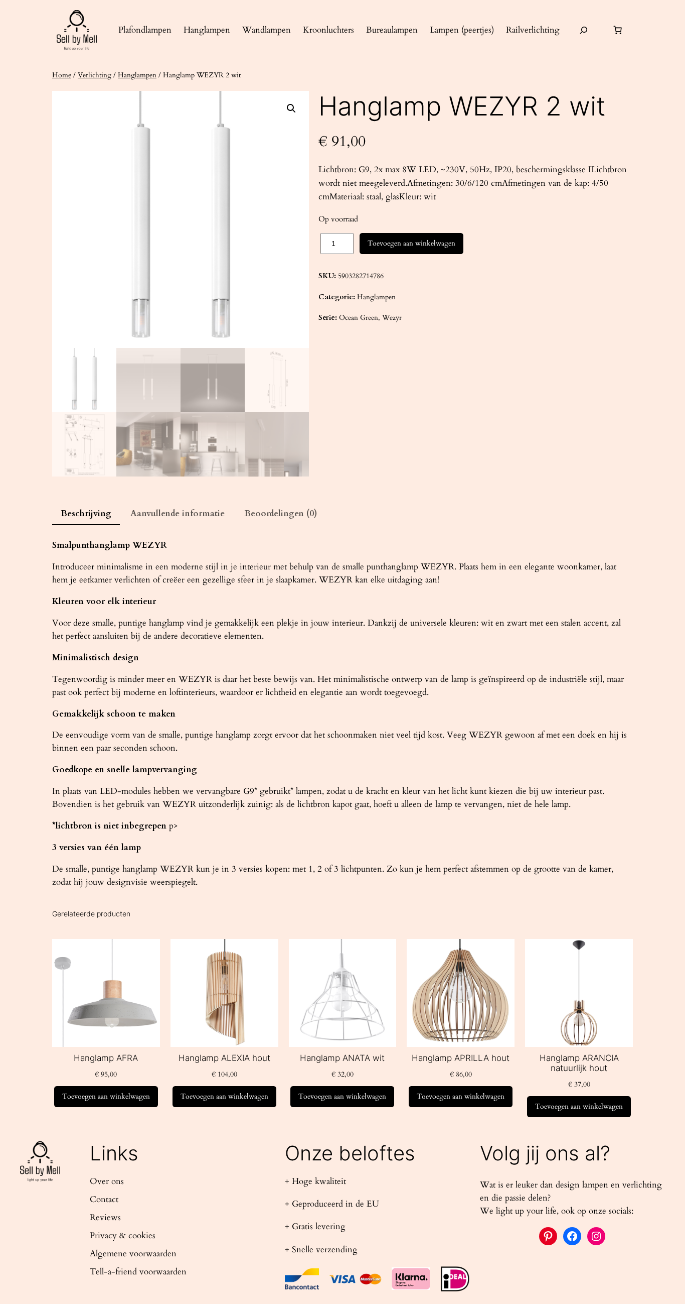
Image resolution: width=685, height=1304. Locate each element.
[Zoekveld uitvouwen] (584, 30)
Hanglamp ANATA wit (342, 1058)
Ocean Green (358, 317)
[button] (291, 108)
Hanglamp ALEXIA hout (224, 1058)
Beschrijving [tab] (86, 513)
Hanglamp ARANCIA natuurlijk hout (579, 1063)
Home (61, 75)
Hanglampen (137, 75)
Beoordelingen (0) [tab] (280, 513)
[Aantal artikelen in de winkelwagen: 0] (617, 30)
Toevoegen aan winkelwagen (411, 243)
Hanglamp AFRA (106, 1058)
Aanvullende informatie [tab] (177, 513)
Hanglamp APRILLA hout (460, 1058)
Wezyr (392, 317)
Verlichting (94, 75)
